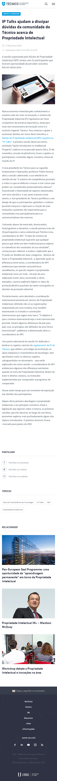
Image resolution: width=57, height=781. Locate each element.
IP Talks (40, 502)
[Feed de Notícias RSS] (42, 745)
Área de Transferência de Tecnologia (18, 502)
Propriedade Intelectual (13, 509)
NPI (48, 502)
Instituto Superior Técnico (34, 754)
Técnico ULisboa (15, 4)
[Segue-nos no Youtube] (28, 745)
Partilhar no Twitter (18, 469)
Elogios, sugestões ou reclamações (30, 691)
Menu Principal (51, 4)
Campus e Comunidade (11, 14)
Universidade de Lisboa (28, 758)
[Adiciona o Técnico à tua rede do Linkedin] (22, 745)
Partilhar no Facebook (19, 462)
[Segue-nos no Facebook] (15, 745)
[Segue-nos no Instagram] (35, 745)
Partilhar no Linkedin (18, 476)
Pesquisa (44, 4)
